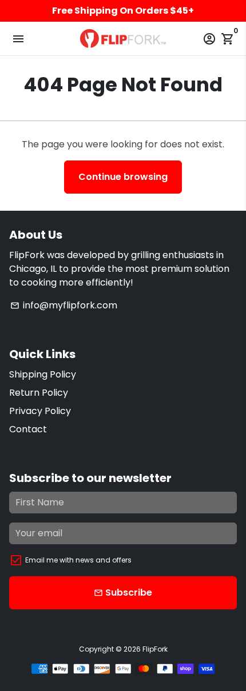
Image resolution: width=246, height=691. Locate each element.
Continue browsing (123, 176)
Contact (28, 429)
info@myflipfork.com (63, 305)
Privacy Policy (40, 410)
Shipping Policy (42, 374)
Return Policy (38, 392)
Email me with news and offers (78, 560)
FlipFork (155, 649)
